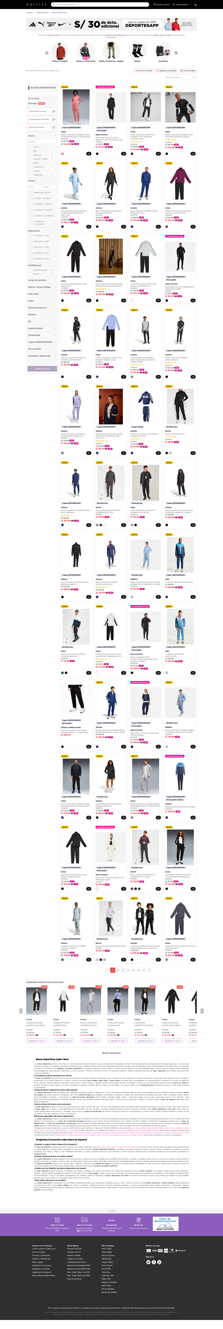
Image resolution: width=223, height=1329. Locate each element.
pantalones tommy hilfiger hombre (88, 1135)
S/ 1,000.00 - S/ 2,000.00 (39, 222)
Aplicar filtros (42, 368)
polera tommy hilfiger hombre (147, 1130)
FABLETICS (38, 167)
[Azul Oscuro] (132, 746)
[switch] (53, 111)
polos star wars (72, 1130)
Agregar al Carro (36, 1041)
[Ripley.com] (38, 4)
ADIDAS (37, 155)
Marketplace (40, 270)
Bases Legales (37, 1262)
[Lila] (97, 959)
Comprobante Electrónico (76, 1262)
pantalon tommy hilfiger (63, 1135)
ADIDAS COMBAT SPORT (41, 159)
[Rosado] (62, 153)
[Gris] (132, 376)
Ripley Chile (106, 1279)
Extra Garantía (107, 1265)
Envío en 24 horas (145, 71)
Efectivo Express (108, 1255)
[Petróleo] (62, 672)
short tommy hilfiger (111, 1135)
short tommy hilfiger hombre (132, 1135)
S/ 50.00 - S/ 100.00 (42, 198)
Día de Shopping (108, 1289)
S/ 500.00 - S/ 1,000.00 (44, 216)
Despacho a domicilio (168, 71)
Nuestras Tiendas (73, 1255)
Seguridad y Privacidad (40, 1269)
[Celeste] (170, 453)
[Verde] (62, 959)
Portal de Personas (74, 1249)
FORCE (36, 171)
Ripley (36, 274)
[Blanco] (132, 300)
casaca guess (146, 1132)
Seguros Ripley (107, 1262)
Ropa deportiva (43, 12)
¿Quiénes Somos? (74, 1252)
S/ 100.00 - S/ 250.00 (43, 204)
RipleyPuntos (107, 1259)
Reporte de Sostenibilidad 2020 (78, 1265)
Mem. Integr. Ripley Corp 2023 (78, 1275)
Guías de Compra (38, 1252)
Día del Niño (106, 1269)
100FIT (36, 147)
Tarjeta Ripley (107, 1252)
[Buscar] (54, 4)
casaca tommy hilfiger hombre (104, 1132)
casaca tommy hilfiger (82, 1132)
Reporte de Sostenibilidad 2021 (78, 1269)
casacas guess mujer (180, 1132)
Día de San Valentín (109, 1292)
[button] (195, 4)
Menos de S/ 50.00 (42, 192)
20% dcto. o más (41, 235)
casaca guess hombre (161, 1132)
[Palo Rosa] (104, 959)
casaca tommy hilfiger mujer (128, 1132)
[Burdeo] (132, 888)
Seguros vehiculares (109, 1282)
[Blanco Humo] (97, 888)
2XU (35, 151)
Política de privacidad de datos (43, 1275)
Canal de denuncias (74, 1279)
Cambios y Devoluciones (41, 1259)
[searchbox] (103, 4)
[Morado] (166, 226)
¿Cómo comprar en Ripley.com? (44, 1249)
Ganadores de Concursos (41, 1265)
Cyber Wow (105, 1147)
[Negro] (97, 153)
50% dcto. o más (41, 253)
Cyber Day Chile (108, 1275)
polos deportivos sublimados (51, 1130)
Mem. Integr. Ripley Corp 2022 (78, 1272)
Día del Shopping (131, 1147)
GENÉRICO (38, 175)
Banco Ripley (107, 1249)
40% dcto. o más (41, 247)
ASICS (36, 163)
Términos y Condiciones (41, 1255)
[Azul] (132, 153)
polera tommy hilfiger (124, 1130)
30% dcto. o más (41, 241)
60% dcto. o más (41, 259)
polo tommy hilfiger (139, 1128)
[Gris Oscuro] (132, 525)
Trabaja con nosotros (75, 1259)
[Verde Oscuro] (100, 525)
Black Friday (117, 1147)
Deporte (29, 12)
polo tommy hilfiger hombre (159, 1128)
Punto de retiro (189, 71)
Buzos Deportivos (59, 12)
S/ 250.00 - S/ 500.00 (43, 210)
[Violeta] (62, 453)
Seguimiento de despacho (41, 1272)
